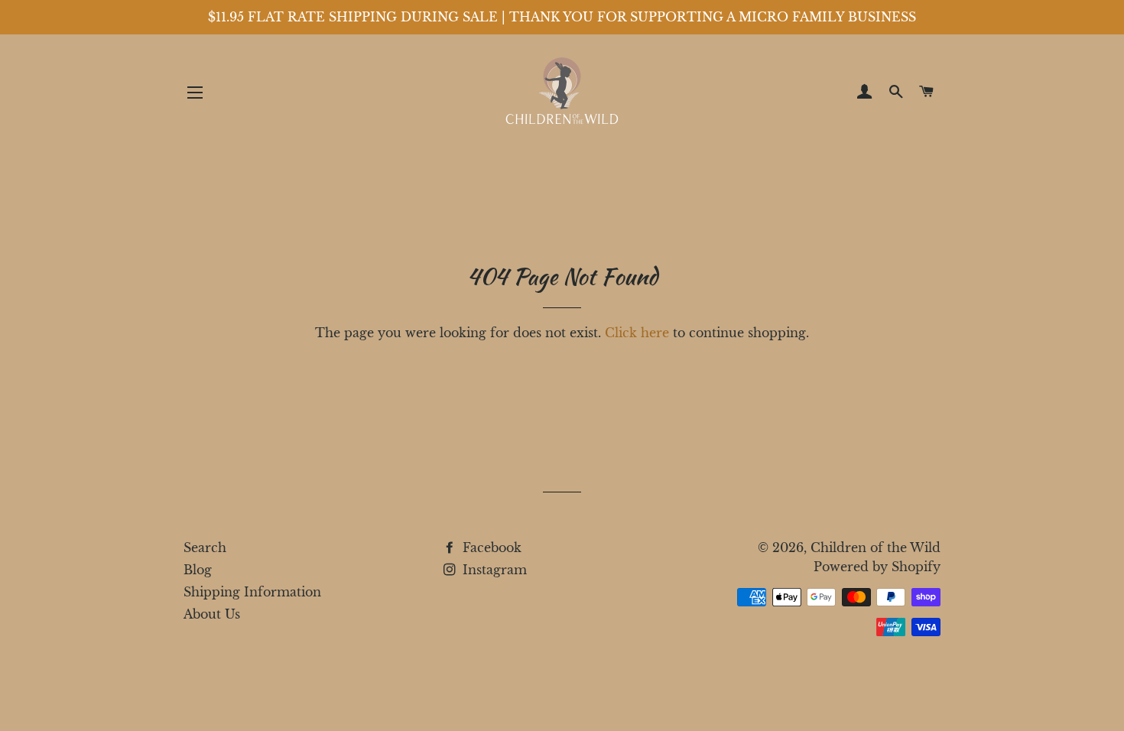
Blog (198, 569)
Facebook (490, 547)
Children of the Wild (875, 547)
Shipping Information (252, 591)
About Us (212, 614)
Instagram (493, 569)
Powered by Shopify (877, 566)
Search (205, 547)
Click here (637, 332)
